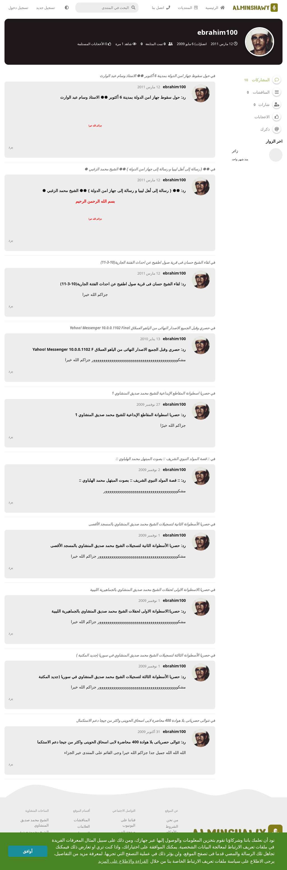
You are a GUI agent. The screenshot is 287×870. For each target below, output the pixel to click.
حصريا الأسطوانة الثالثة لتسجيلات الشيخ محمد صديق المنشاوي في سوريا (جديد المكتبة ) (143, 655)
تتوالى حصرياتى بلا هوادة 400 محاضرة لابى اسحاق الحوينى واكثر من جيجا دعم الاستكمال (143, 720)
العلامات (83, 826)
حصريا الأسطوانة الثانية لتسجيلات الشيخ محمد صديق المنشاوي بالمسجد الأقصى (149, 523)
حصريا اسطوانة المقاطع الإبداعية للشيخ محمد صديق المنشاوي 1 (161, 393)
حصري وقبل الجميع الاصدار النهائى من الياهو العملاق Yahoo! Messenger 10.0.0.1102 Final (140, 327)
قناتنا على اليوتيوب (128, 822)
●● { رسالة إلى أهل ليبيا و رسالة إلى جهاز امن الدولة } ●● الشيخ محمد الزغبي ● (147, 168)
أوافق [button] (28, 851)
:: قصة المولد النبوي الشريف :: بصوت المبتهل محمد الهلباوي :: (163, 458)
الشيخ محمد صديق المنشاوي (34, 822)
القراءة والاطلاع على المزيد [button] (123, 861)
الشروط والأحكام (172, 829)
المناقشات (82, 819)
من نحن (172, 819)
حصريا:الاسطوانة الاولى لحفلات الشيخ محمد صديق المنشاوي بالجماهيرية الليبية (150, 589)
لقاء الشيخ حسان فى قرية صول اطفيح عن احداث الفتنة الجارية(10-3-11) (155, 262)
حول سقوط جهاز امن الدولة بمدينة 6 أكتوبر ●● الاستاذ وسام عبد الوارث (155, 75)
